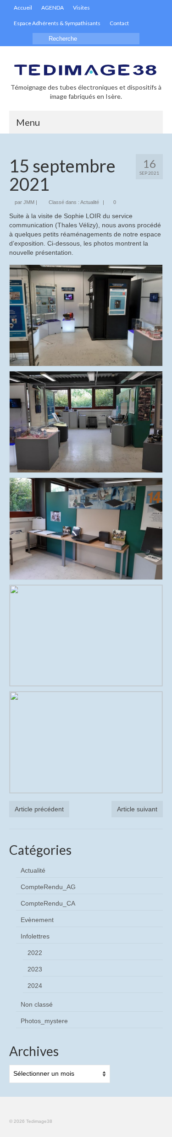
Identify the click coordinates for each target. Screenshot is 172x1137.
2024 (35, 985)
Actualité (89, 202)
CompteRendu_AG (48, 886)
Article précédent (39, 809)
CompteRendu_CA (48, 903)
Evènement (37, 919)
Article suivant (137, 809)
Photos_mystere (44, 1020)
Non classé (37, 1004)
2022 (35, 952)
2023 (35, 969)
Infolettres (35, 936)
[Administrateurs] (149, 23)
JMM (28, 202)
